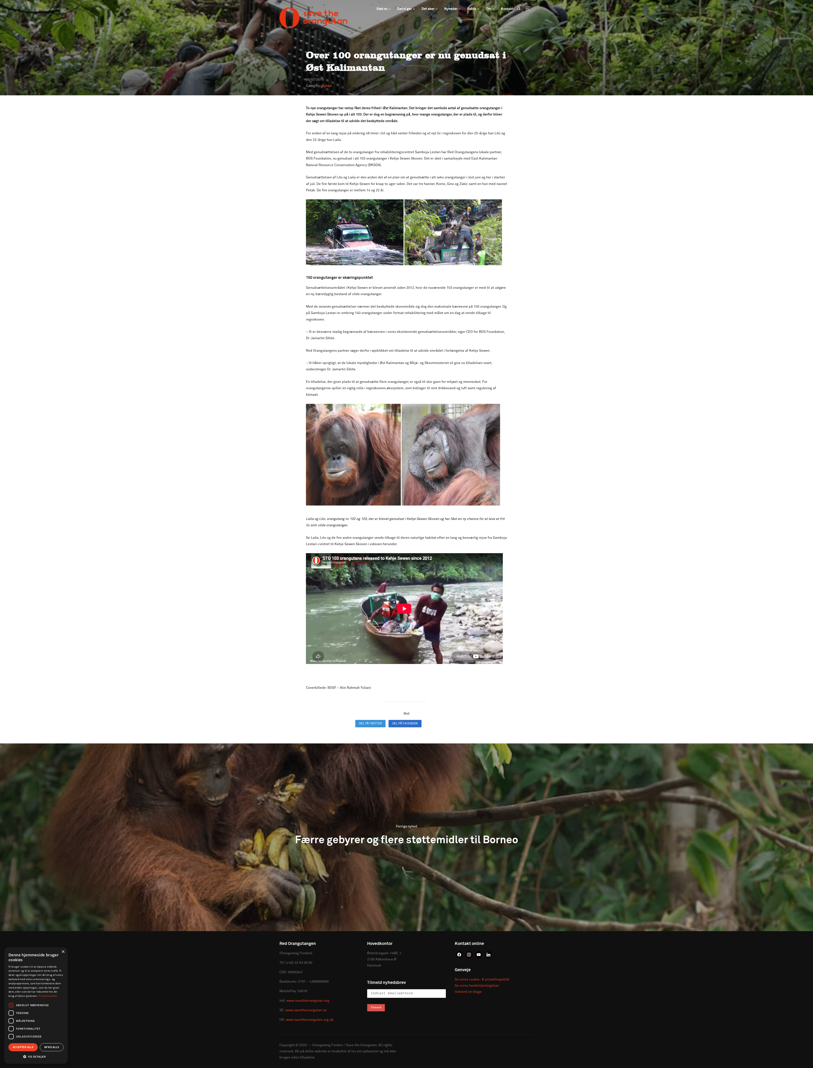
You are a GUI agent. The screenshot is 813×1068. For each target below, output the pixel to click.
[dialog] (36, 1005)
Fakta (471, 9)
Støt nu (381, 9)
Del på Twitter (370, 723)
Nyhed (327, 85)
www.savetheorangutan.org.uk (309, 1019)
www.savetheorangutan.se (306, 1010)
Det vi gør (404, 9)
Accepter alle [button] (23, 1047)
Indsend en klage (468, 991)
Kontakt (507, 9)
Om (488, 9)
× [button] (63, 951)
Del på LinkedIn (440, 723)
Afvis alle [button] (51, 1047)
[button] (36, 1057)
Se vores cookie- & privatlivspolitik (482, 979)
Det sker (428, 9)
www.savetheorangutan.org (307, 1000)
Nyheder (451, 9)
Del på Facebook (405, 723)
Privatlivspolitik (48, 996)
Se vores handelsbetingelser (477, 985)
